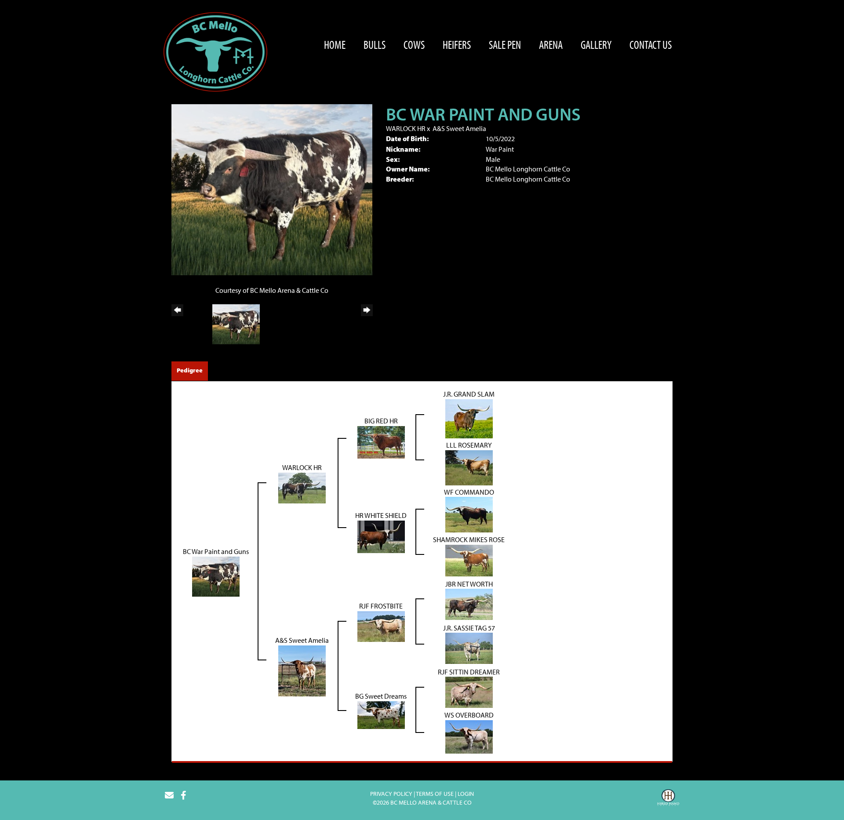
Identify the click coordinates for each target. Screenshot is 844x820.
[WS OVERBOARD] (469, 736)
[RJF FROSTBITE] (381, 625)
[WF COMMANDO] (469, 514)
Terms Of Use (435, 794)
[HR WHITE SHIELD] (381, 536)
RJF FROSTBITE (381, 605)
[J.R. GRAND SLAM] (469, 417)
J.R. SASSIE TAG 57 (469, 627)
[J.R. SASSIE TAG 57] (469, 647)
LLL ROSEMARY (469, 445)
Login (466, 794)
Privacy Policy (391, 794)
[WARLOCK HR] (302, 486)
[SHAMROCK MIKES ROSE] (469, 559)
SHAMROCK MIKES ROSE (469, 539)
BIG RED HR (381, 420)
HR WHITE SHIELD (381, 515)
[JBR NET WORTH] (469, 603)
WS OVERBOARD (469, 715)
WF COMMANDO (469, 492)
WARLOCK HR (406, 128)
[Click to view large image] (271, 189)
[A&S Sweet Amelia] (302, 670)
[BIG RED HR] (381, 441)
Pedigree (190, 370)
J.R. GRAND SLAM (469, 394)
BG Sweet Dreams (381, 696)
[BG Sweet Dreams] (381, 714)
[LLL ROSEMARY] (469, 466)
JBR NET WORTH (469, 583)
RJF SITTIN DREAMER (469, 671)
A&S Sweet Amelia (459, 128)
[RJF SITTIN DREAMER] (469, 691)
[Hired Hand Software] (668, 799)
